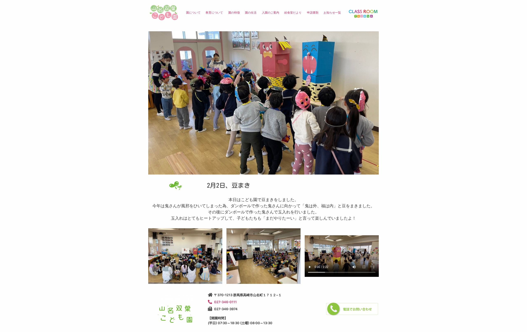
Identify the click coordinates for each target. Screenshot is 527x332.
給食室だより (293, 12)
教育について (214, 12)
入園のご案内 (270, 12)
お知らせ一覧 (332, 12)
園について (193, 12)
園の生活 (251, 12)
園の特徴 (234, 12)
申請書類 (312, 12)
